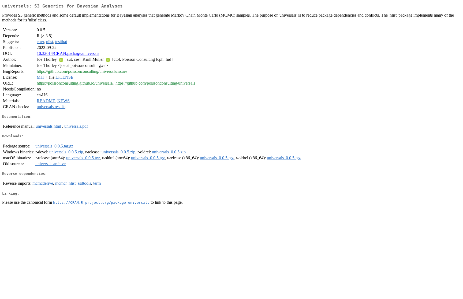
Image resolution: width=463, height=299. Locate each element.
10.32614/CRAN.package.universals (68, 53)
